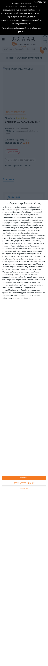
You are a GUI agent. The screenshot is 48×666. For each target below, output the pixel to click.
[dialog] (24, 433)
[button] (40, 2)
